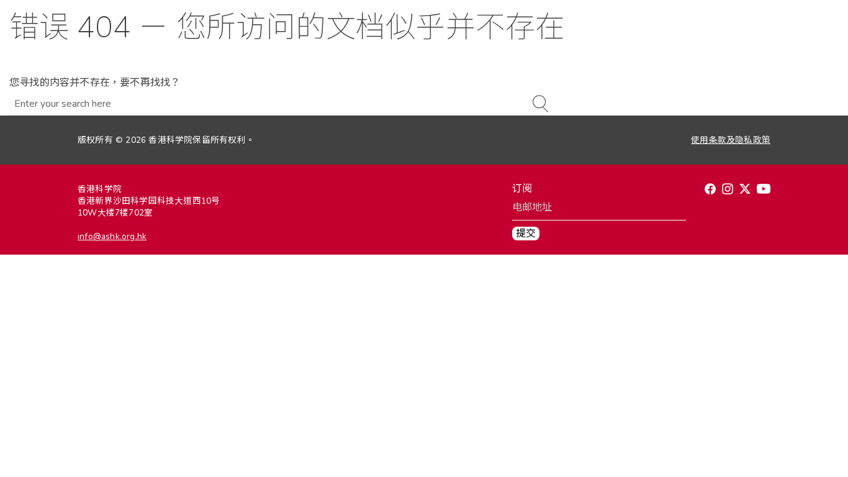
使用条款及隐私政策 (730, 140)
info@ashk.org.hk (112, 236)
